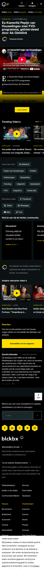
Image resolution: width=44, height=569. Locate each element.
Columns (26, 509)
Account (25, 485)
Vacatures (26, 495)
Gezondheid (7, 530)
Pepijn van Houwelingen (14, 170)
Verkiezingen (9, 177)
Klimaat (5, 535)
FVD (6, 190)
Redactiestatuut (8, 485)
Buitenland (6, 514)
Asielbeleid (35, 184)
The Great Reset (29, 535)
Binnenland (6, 509)
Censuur (25, 530)
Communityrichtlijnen (10, 495)
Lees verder (22, 109)
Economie (6, 519)
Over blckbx (27, 490)
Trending (7, 184)
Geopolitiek (25, 177)
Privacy (25, 524)
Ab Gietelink (24, 164)
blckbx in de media (9, 490)
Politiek (33, 170)
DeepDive (17, 190)
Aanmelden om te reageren (22, 343)
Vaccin (25, 519)
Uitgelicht (21, 184)
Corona (5, 524)
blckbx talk (31, 190)
